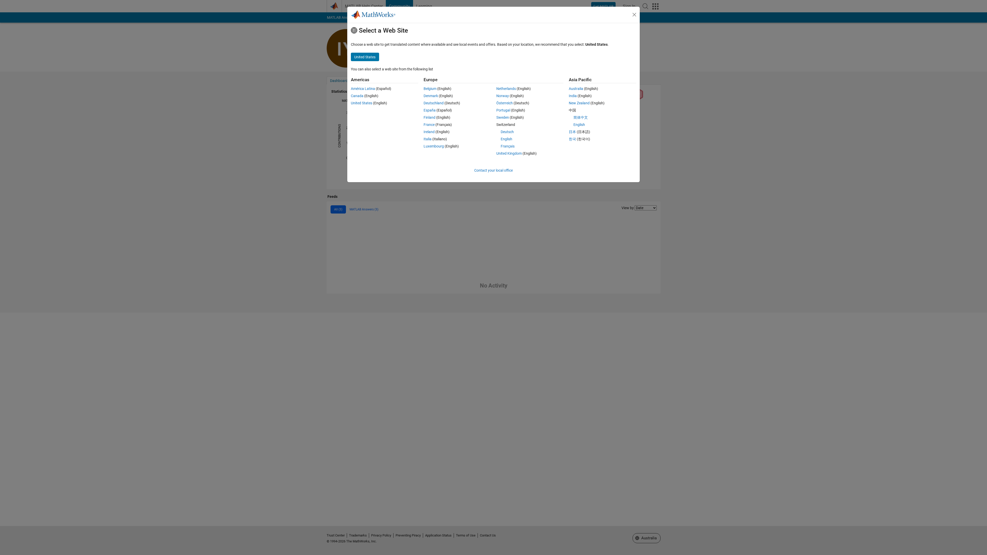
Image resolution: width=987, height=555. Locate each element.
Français (508, 146)
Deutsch (507, 132)
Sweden (502, 117)
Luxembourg (434, 146)
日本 (572, 132)
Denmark (431, 96)
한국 (572, 139)
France (429, 125)
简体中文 (580, 117)
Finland (429, 117)
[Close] (634, 14)
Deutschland (434, 103)
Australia (576, 89)
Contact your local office (493, 170)
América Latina (363, 89)
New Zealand (579, 103)
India (573, 96)
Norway (502, 96)
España (430, 110)
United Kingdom (509, 153)
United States (361, 103)
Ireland (429, 132)
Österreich (504, 103)
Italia (428, 139)
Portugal (503, 110)
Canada (357, 96)
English (506, 139)
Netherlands (506, 89)
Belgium (430, 89)
